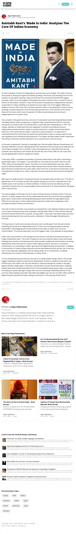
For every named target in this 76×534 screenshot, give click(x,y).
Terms (8, 526)
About (11, 523)
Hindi (14, 495)
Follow (70, 307)
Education (6, 501)
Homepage (5, 523)
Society (5, 495)
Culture (16, 501)
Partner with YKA (18, 523)
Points (26, 523)
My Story (6, 511)
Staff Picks (16, 506)
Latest (26, 501)
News (26, 506)
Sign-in (65, 4)
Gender (5, 506)
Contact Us (14, 526)
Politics (23, 495)
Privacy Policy (22, 526)
